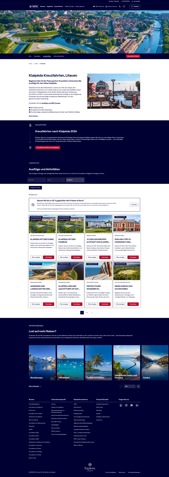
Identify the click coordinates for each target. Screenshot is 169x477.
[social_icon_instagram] (126, 405)
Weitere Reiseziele (59, 56)
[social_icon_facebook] (121, 405)
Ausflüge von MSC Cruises (51, 103)
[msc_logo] (33, 6)
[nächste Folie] (138, 386)
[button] (75, 179)
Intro (30, 56)
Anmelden (134, 204)
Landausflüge (47, 56)
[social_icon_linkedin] (137, 405)
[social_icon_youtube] (131, 405)
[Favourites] (124, 6)
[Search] (119, 6)
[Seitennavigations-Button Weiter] (92, 312)
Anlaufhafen (37, 56)
